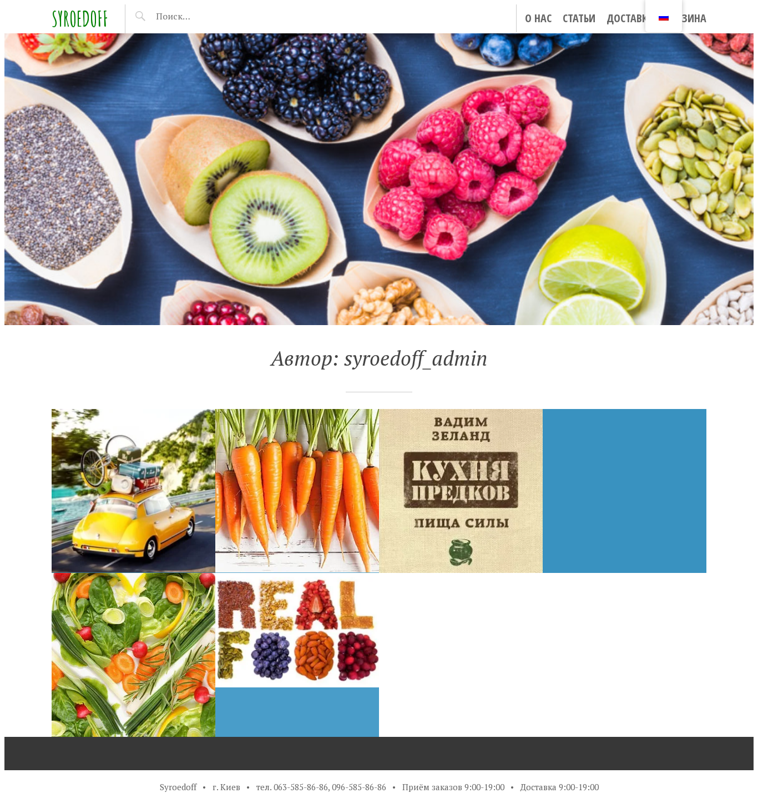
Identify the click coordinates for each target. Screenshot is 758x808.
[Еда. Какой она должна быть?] (461, 491)
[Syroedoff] (379, 179)
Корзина (685, 18)
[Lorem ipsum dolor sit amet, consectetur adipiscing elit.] (297, 655)
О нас (538, 18)
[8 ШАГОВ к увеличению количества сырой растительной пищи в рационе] (297, 491)
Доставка (630, 18)
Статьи (579, 18)
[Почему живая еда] (133, 655)
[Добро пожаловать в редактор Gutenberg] (624, 491)
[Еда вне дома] (133, 491)
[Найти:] (202, 16)
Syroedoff (80, 19)
